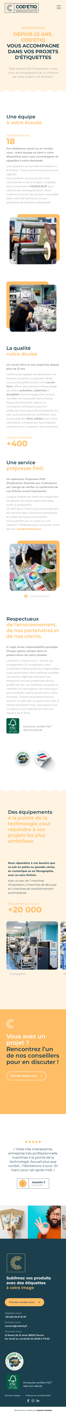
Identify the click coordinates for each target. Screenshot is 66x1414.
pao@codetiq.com (29, 528)
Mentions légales (13, 1395)
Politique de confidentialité (38, 1395)
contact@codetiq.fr (16, 1326)
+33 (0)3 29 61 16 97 (15, 1316)
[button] (12, 241)
